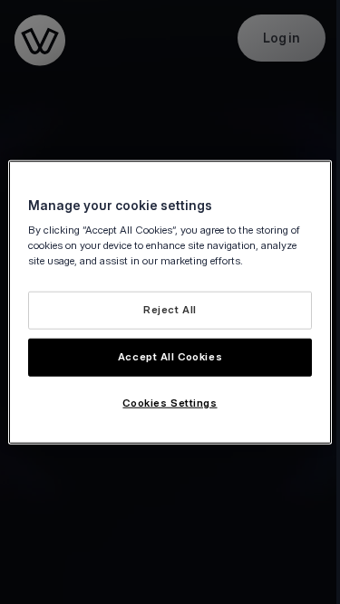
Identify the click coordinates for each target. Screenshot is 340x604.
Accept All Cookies (170, 356)
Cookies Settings (169, 403)
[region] (169, 302)
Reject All (170, 309)
